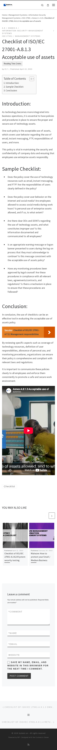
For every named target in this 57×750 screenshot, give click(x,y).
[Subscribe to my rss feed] (28, 744)
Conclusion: (11, 90)
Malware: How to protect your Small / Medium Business (40, 557)
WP (18, 737)
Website (14, 655)
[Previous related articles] (45, 515)
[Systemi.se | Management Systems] (8, 5)
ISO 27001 (26, 18)
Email (12, 644)
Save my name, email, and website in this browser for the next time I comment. (28, 665)
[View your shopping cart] (48, 5)
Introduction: (12, 83)
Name (12, 633)
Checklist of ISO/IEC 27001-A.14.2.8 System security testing (14, 557)
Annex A (35, 18)
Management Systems (18, 15)
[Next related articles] (52, 515)
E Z (6, 69)
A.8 (41, 18)
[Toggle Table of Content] (30, 78)
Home (4, 15)
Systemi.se (23, 733)
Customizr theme (42, 737)
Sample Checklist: (15, 86)
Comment (15, 611)
